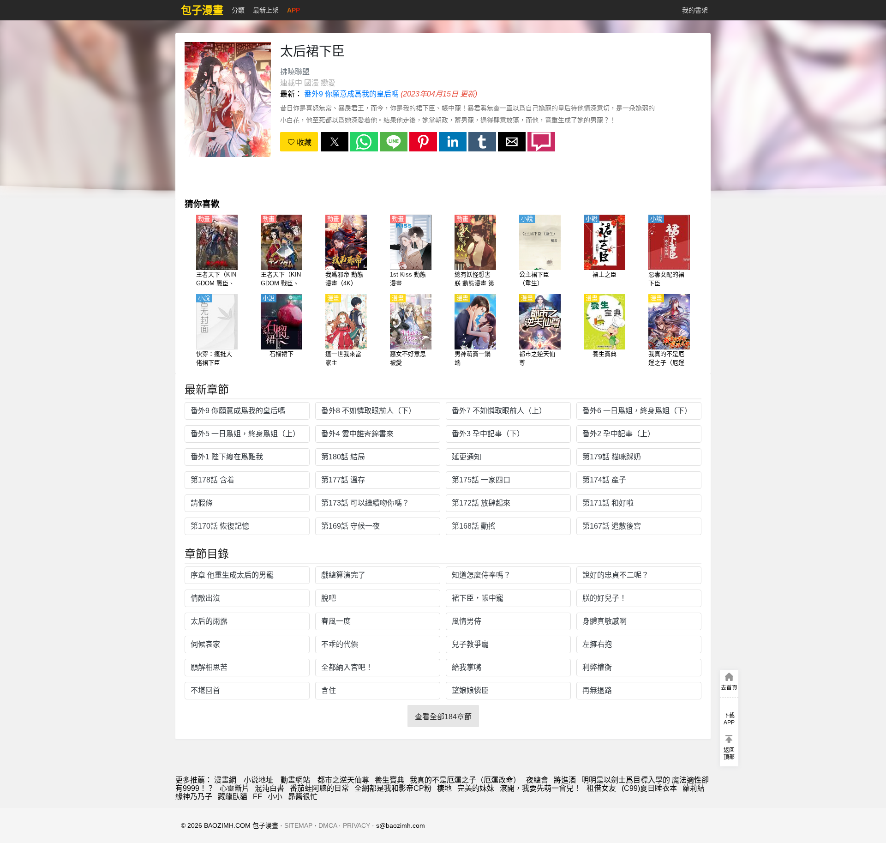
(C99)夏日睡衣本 (649, 788)
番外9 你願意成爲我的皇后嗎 (351, 94)
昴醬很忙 (302, 797)
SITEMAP (298, 825)
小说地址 (258, 780)
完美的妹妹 (475, 788)
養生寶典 (389, 780)
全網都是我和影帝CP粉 (392, 788)
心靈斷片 (234, 788)
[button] (334, 141)
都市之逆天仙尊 (343, 780)
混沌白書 (269, 788)
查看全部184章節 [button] (443, 717)
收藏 (303, 142)
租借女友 (601, 788)
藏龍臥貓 (232, 797)
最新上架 (266, 10)
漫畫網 (225, 780)
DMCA (327, 825)
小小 (275, 797)
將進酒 (565, 780)
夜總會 (537, 780)
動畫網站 (295, 780)
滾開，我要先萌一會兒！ (540, 788)
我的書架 (695, 10)
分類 (238, 10)
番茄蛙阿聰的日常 (319, 788)
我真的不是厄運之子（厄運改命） (465, 780)
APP (293, 10)
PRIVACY (356, 825)
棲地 (444, 788)
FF (257, 797)
